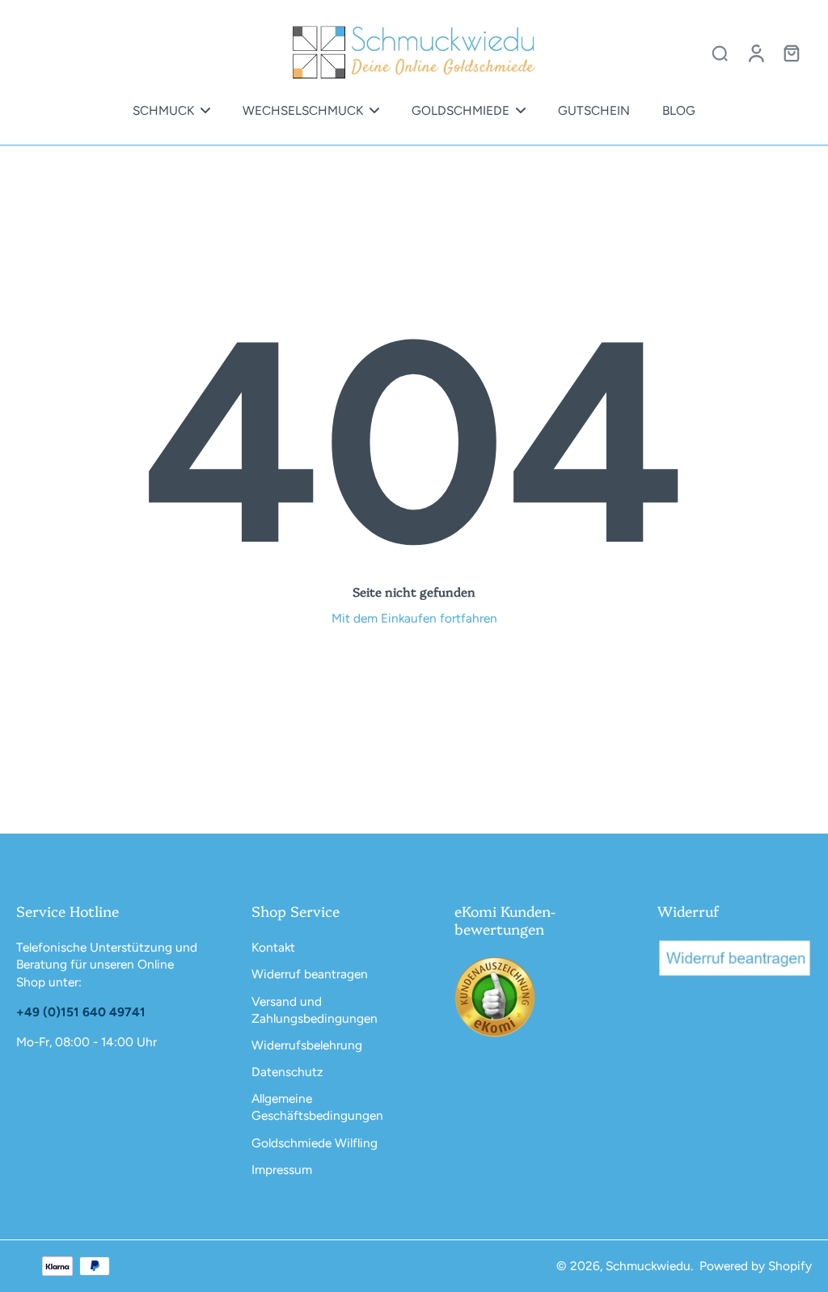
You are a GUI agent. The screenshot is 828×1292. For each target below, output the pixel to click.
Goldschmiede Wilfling (314, 1143)
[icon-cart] (791, 52)
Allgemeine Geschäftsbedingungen (317, 1107)
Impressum (281, 1169)
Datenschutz (287, 1071)
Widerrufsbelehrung (306, 1045)
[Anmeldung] (755, 52)
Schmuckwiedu (648, 1265)
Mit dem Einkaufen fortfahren (414, 618)
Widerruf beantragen (309, 974)
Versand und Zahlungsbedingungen (314, 1010)
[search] (719, 52)
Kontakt (273, 947)
